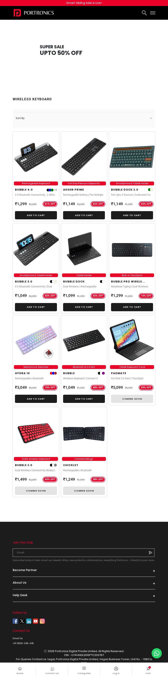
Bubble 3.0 (23, 281)
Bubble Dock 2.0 (124, 190)
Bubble (69, 373)
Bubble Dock (74, 281)
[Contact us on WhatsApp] (157, 653)
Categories (84, 673)
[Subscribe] (150, 552)
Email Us (18, 638)
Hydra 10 (22, 373)
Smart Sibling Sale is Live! (84, 3)
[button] (84, 118)
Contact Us (52, 673)
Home (19, 673)
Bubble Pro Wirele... (128, 281)
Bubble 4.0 (24, 190)
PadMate (118, 373)
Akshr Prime (73, 190)
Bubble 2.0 (23, 465)
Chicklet (70, 465)
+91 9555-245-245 (23, 643)
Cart (150, 670)
